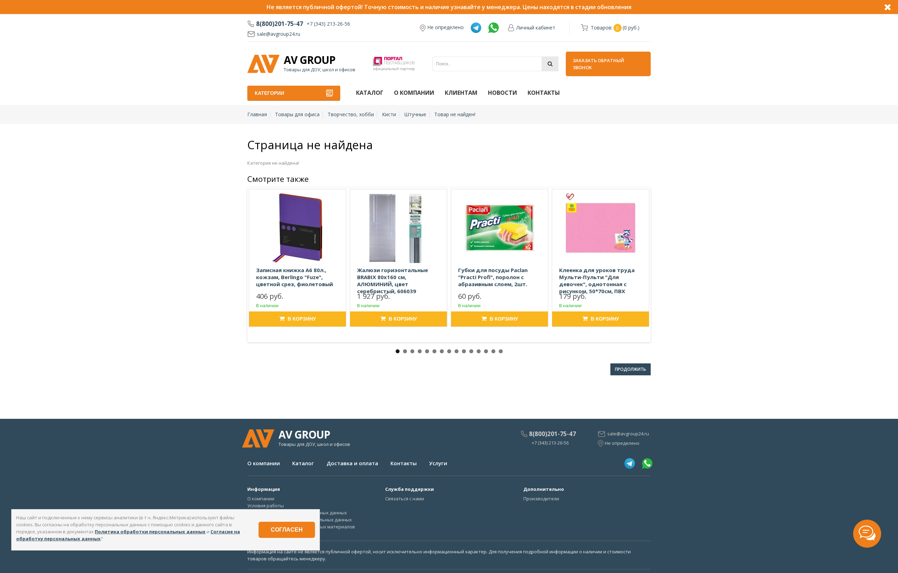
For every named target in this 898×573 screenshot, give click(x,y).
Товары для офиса (297, 114)
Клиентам (461, 93)
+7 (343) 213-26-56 (328, 23)
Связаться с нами (404, 498)
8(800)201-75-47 (279, 23)
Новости (502, 93)
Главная (257, 114)
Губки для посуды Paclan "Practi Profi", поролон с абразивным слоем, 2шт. (493, 277)
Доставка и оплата (352, 463)
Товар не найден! (454, 114)
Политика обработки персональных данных (150, 531)
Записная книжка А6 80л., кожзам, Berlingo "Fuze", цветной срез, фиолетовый (294, 277)
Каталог (369, 93)
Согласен (287, 530)
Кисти (389, 114)
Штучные (415, 114)
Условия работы (265, 505)
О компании (414, 93)
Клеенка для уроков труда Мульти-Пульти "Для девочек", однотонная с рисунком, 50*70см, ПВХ (597, 280)
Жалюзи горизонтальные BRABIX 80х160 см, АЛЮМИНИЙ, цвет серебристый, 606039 (392, 280)
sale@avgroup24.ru (278, 34)
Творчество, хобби (351, 114)
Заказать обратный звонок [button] (598, 64)
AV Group (309, 60)
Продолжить (630, 369)
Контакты (544, 93)
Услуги (438, 463)
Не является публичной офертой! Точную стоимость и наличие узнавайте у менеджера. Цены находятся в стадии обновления (449, 7)
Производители (541, 498)
